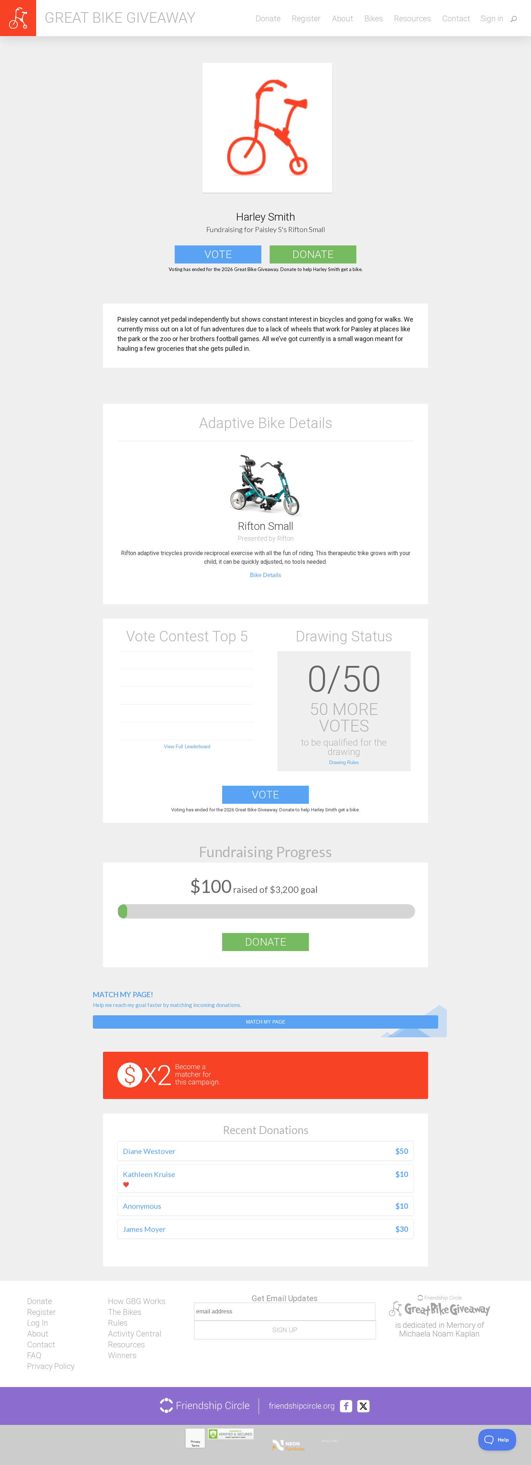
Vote (218, 254)
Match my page (265, 1022)
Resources (412, 18)
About (342, 18)
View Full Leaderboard (187, 746)
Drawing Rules (344, 762)
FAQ (34, 1356)
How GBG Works (136, 1301)
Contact (456, 18)
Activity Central (134, 1334)
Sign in (492, 18)
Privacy (195, 1441)
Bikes (373, 18)
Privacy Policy (50, 1366)
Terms (195, 1445)
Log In (37, 1323)
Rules (118, 1323)
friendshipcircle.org (302, 1406)
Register (306, 18)
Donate (268, 18)
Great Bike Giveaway (119, 18)
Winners (122, 1356)
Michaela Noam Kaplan (439, 1333)
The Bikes (124, 1312)
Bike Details (265, 575)
